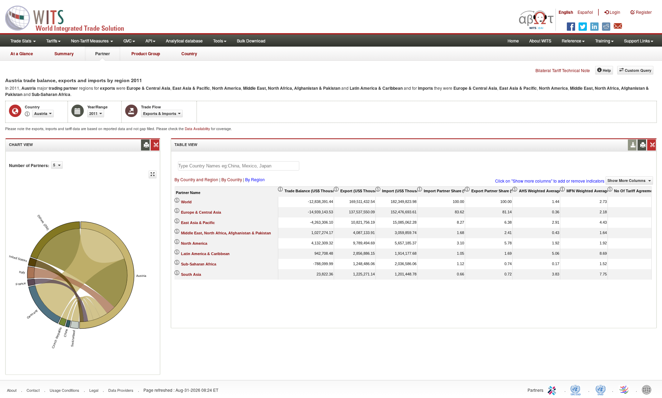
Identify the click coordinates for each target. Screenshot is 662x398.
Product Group (145, 53)
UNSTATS (601, 389)
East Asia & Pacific (198, 223)
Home (513, 40)
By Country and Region (196, 179)
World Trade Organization (624, 389)
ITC (553, 389)
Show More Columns (627, 180)
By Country (231, 179)
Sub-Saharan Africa (198, 264)
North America (194, 243)
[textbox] (238, 166)
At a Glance (21, 53)
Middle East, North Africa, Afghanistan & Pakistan (226, 233)
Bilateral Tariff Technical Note (562, 70)
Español (585, 12)
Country (189, 53)
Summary (64, 53)
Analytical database (184, 40)
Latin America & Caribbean (205, 254)
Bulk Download (251, 40)
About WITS (540, 40)
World (186, 202)
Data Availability (198, 128)
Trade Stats (21, 40)
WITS (69, 17)
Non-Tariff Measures (90, 40)
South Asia (191, 274)
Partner (102, 53)
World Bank (648, 389)
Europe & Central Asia (201, 212)
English (566, 12)
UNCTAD (577, 389)
